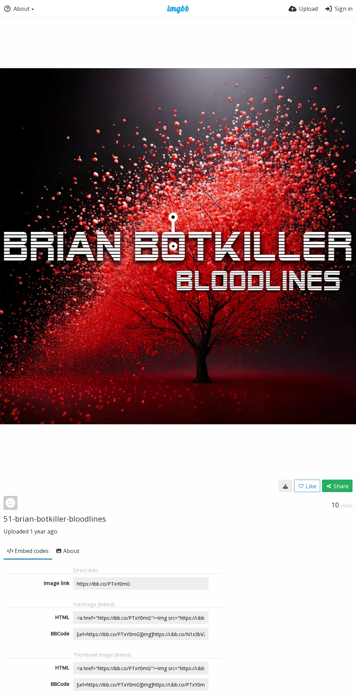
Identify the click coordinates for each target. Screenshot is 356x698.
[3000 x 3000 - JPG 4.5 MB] (285, 486)
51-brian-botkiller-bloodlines (54, 518)
